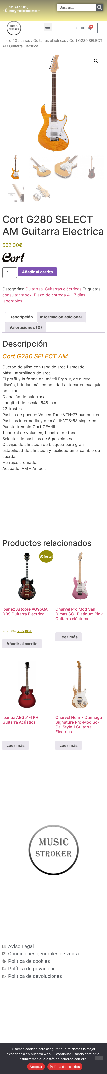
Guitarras (22, 40)
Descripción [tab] (21, 317)
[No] (99, 1058)
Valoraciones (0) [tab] (25, 327)
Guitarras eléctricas (49, 40)
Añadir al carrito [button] (22, 643)
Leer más (68, 636)
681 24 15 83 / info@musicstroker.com (24, 9)
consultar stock (17, 294)
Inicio (6, 40)
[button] (48, 27)
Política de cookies (65, 1067)
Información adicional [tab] (61, 317)
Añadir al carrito (37, 271)
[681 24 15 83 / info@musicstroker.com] (5, 10)
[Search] (99, 7)
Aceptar (36, 1067)
